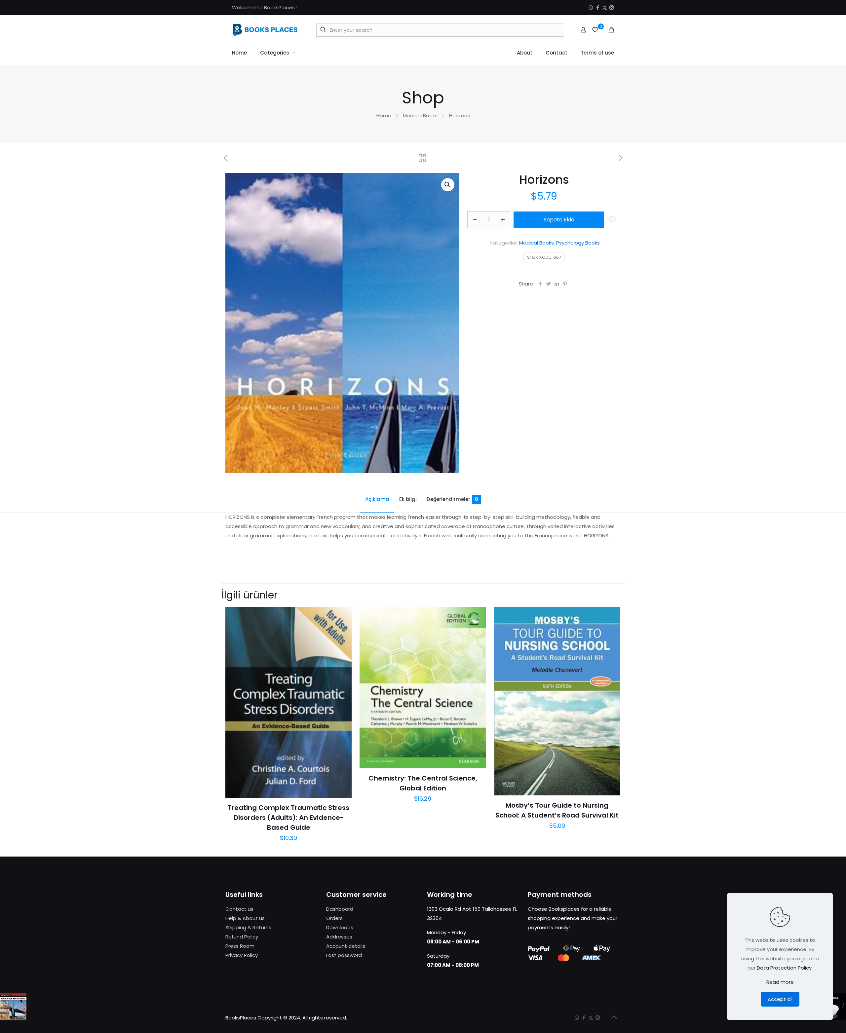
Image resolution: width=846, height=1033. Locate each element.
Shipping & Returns (248, 927)
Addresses (339, 936)
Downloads (339, 927)
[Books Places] (265, 30)
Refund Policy (241, 936)
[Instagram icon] (611, 7)
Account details (345, 945)
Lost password (344, 955)
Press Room (239, 945)
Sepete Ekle (559, 219)
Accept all (780, 999)
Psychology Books (578, 242)
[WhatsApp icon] (590, 7)
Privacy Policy (241, 955)
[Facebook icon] (597, 7)
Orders (334, 918)
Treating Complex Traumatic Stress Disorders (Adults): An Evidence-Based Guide (288, 817)
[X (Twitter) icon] (604, 7)
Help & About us (245, 918)
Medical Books (420, 115)
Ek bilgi (408, 499)
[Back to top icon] (614, 1017)
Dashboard (339, 908)
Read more (780, 981)
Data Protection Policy (784, 967)
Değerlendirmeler (452, 499)
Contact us (239, 908)
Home (383, 115)
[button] (447, 184)
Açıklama (377, 499)
